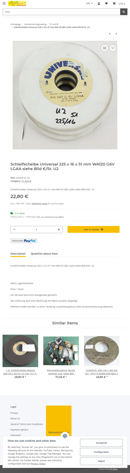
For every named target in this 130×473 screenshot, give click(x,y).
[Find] (123, 11)
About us (15, 418)
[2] (23, 240)
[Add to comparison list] (104, 48)
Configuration (101, 452)
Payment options (19, 429)
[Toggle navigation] (4, 2)
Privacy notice (38, 463)
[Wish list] (106, 3)
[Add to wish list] (112, 48)
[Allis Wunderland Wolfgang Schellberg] (17, 3)
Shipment (15, 435)
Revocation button (59, 432)
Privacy (14, 412)
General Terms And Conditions (26, 424)
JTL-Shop (113, 469)
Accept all (101, 442)
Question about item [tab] (44, 253)
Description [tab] (18, 253)
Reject (101, 461)
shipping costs (40, 203)
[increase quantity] (58, 229)
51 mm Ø (26, 181)
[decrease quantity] (14, 229)
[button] (99, 3)
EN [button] (88, 3)
